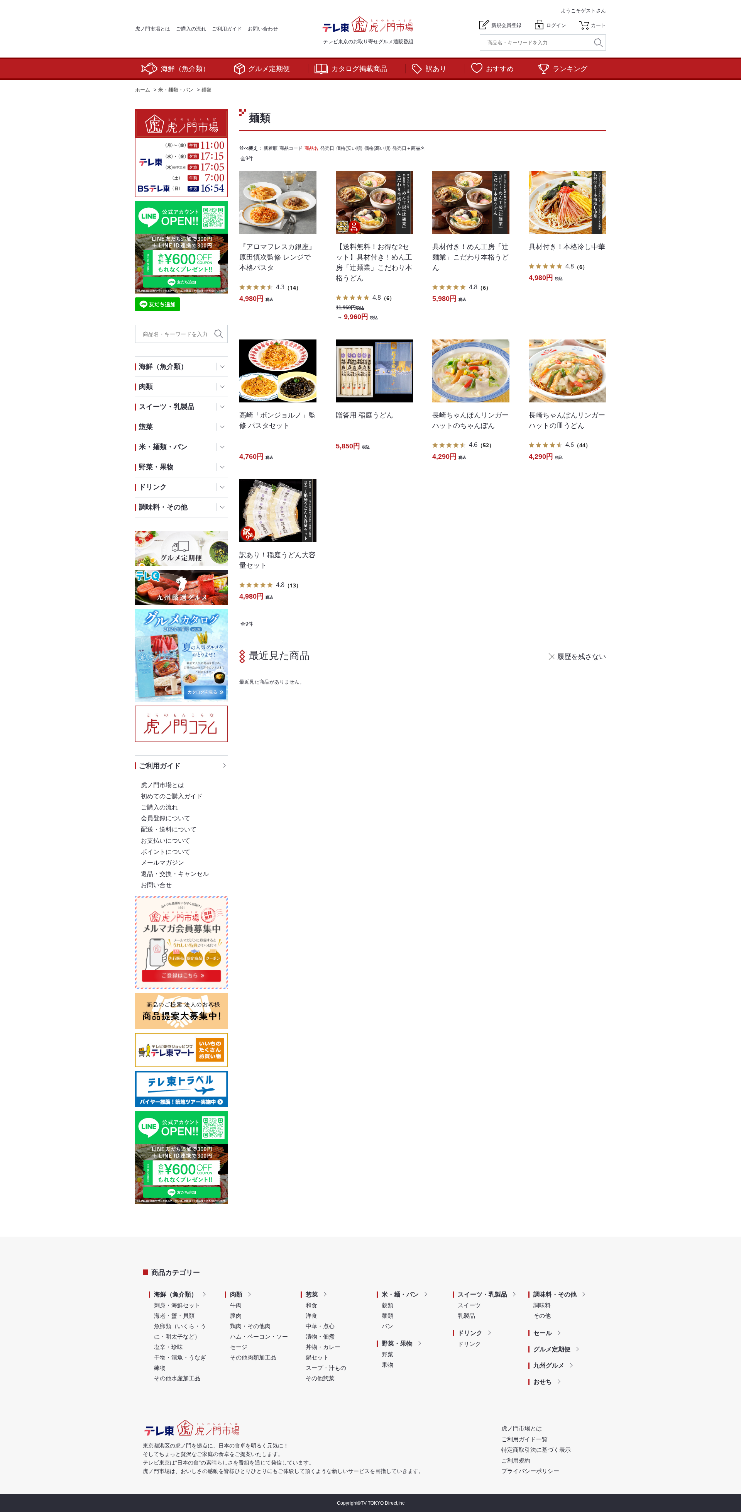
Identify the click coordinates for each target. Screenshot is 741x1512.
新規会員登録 (506, 25)
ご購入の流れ (191, 29)
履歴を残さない (581, 656)
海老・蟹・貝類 (174, 1315)
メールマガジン (162, 862)
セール (542, 1333)
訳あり (436, 69)
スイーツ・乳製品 (482, 1294)
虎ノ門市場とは (152, 29)
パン (387, 1326)
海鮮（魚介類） (185, 69)
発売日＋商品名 (408, 148)
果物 (387, 1364)
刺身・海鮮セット (177, 1305)
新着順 (270, 148)
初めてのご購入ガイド (172, 796)
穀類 (387, 1305)
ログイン (556, 25)
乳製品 (466, 1315)
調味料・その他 (555, 1294)
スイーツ (469, 1305)
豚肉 (236, 1315)
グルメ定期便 (269, 69)
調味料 (542, 1305)
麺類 (387, 1315)
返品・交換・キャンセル (175, 874)
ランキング (570, 69)
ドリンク (470, 1333)
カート (598, 25)
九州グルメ (548, 1365)
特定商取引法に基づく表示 (536, 1449)
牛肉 (236, 1305)
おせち (542, 1381)
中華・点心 (320, 1326)
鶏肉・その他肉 (250, 1326)
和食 (311, 1305)
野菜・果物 (397, 1343)
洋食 (311, 1315)
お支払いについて (165, 840)
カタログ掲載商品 (359, 69)
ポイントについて (165, 851)
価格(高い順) (377, 148)
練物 (160, 1367)
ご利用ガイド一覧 (524, 1439)
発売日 (327, 148)
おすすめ (500, 69)
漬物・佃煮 (320, 1336)
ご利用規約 (515, 1460)
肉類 (236, 1294)
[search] (599, 43)
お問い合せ (156, 885)
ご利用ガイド (227, 29)
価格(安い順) (349, 148)
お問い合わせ (263, 29)
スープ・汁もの (326, 1367)
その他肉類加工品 (253, 1357)
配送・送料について (168, 829)
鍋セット (317, 1357)
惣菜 (312, 1294)
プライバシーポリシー (530, 1471)
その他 (542, 1315)
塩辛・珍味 (168, 1347)
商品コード (291, 148)
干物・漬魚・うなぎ (180, 1357)
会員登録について (165, 818)
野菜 (387, 1354)
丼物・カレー (323, 1347)
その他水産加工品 (177, 1378)
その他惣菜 (320, 1378)
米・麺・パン (400, 1294)
